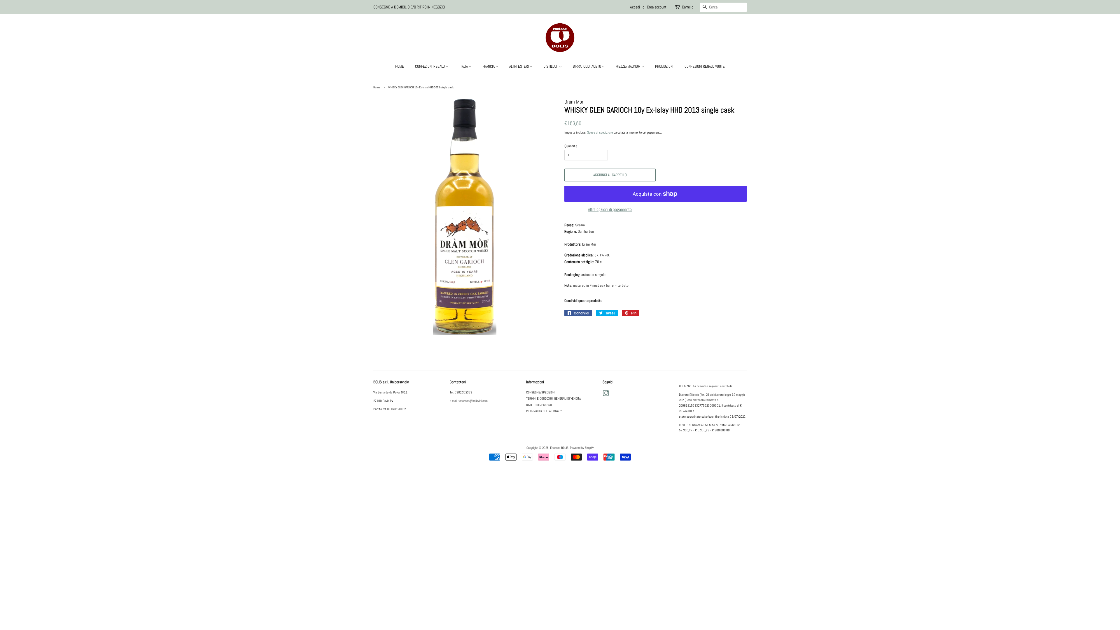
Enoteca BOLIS (559, 448)
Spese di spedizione (600, 132)
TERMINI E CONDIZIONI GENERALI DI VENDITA (553, 398)
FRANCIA (489, 66)
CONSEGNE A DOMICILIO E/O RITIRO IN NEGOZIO (409, 7)
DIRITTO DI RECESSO (539, 405)
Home (376, 87)
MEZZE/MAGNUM (628, 66)
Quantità (570, 146)
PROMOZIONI (664, 66)
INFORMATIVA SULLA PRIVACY (544, 411)
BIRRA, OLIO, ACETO (587, 66)
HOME (399, 66)
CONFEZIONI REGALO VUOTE (705, 66)
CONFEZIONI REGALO (430, 66)
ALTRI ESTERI (519, 66)
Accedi (635, 7)
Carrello (687, 7)
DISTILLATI (551, 66)
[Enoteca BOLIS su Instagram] (606, 395)
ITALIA (464, 66)
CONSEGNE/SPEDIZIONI (540, 392)
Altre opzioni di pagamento (610, 209)
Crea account (656, 7)
